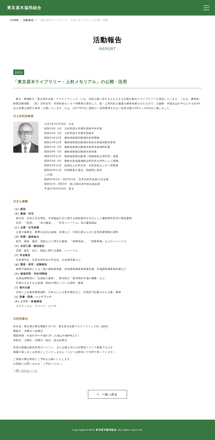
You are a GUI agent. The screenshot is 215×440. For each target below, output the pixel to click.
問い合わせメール (27, 370)
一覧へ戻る (109, 394)
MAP (105, 326)
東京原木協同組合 (24, 7)
